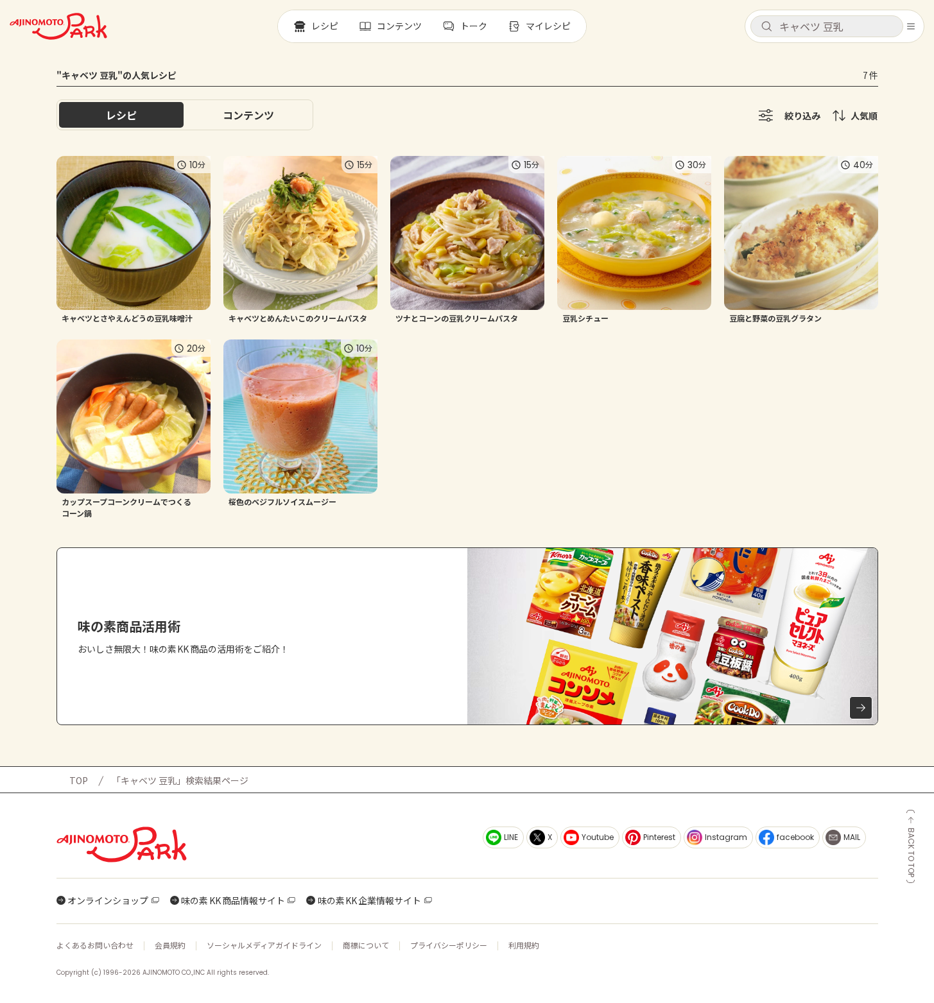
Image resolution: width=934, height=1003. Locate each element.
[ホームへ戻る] (58, 26)
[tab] (248, 115)
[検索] (766, 27)
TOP (78, 780)
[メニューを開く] (911, 26)
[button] (826, 26)
